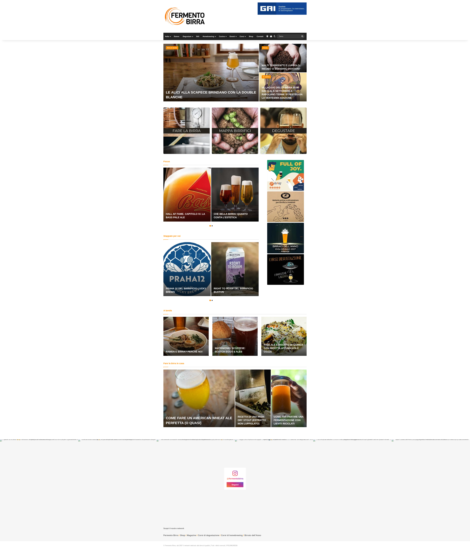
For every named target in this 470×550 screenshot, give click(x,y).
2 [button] (212, 225)
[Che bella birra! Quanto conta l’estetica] (235, 195)
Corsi (242, 36)
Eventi (232, 36)
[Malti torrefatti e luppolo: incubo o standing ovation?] (283, 58)
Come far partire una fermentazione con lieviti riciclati (288, 420)
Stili (197, 36)
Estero (176, 36)
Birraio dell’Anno (252, 535)
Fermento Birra (170, 535)
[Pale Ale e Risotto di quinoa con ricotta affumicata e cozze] (284, 336)
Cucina (222, 36)
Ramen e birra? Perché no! (184, 351)
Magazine (191, 535)
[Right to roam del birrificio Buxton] (235, 269)
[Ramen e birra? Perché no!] (186, 336)
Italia (167, 36)
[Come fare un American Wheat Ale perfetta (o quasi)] (199, 398)
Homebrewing (208, 36)
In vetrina (266, 77)
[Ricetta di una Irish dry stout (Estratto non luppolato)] (253, 398)
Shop (251, 36)
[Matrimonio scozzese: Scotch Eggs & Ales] (235, 336)
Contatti (260, 36)
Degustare (187, 36)
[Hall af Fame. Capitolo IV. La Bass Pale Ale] (187, 195)
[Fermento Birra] (185, 16)
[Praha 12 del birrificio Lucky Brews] (187, 269)
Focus (265, 48)
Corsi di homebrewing (232, 535)
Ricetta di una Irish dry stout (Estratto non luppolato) (252, 420)
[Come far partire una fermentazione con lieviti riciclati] (289, 398)
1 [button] (210, 226)
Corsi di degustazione (208, 535)
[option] (235, 72)
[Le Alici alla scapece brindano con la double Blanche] (211, 72)
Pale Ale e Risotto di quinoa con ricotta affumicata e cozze (283, 348)
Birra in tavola (172, 48)
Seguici (235, 485)
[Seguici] (235, 474)
